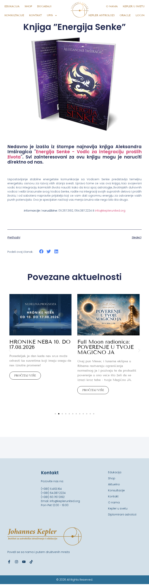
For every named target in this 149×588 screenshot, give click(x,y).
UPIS (50, 15)
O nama (112, 6)
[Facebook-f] (9, 562)
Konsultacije (14, 15)
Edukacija (12, 6)
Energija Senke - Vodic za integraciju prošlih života (74, 154)
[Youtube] (24, 562)
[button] (41, 251)
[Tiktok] (31, 562)
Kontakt (35, 15)
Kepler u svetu (134, 6)
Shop (28, 6)
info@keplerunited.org (110, 211)
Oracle (125, 15)
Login (140, 15)
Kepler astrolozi (101, 15)
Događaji (44, 6)
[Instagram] (16, 562)
